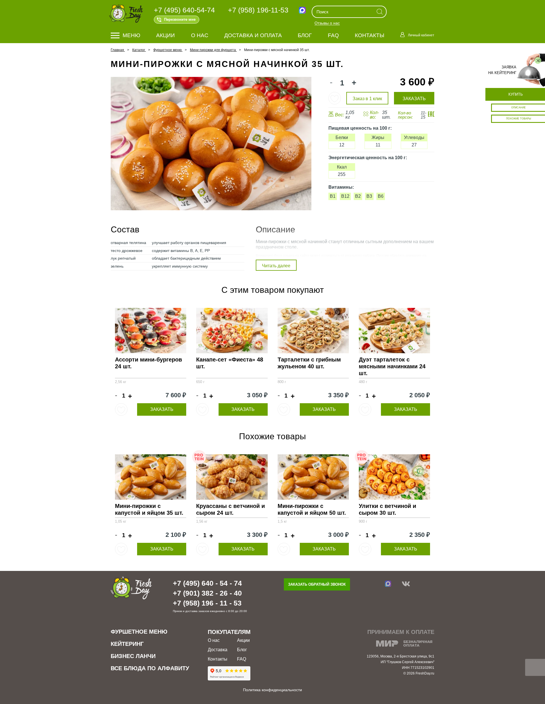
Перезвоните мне (180, 19)
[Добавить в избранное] (334, 98)
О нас (199, 35)
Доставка (217, 649)
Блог (305, 35)
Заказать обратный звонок (317, 584)
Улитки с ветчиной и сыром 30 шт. (387, 509)
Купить (515, 94)
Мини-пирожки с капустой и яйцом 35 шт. (149, 509)
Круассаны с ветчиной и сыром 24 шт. (230, 509)
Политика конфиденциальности (272, 690)
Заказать (161, 409)
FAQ (333, 35)
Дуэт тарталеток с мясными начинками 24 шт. (392, 366)
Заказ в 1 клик (367, 98)
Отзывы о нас (327, 23)
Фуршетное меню (139, 632)
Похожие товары (518, 118)
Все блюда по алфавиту (150, 668)
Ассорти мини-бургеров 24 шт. (148, 362)
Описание (518, 107)
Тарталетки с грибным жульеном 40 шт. (309, 362)
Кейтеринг (127, 644)
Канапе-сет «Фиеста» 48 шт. (229, 362)
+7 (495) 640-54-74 (184, 10)
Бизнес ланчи (133, 656)
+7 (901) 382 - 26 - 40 (207, 593)
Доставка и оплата (253, 35)
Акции (165, 35)
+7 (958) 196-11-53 (258, 10)
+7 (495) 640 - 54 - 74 (207, 583)
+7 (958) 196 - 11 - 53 (207, 603)
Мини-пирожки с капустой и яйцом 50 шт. (312, 509)
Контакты (369, 35)
